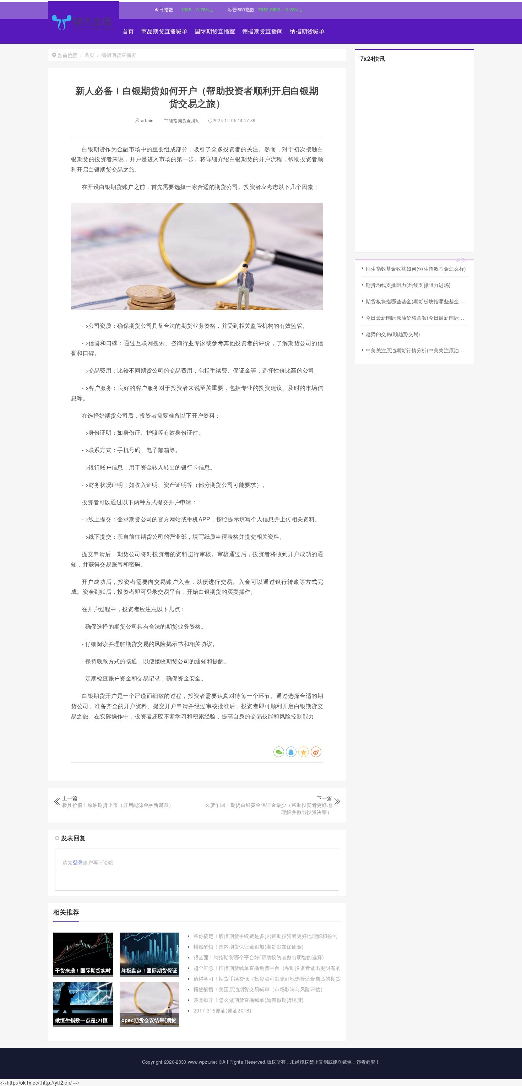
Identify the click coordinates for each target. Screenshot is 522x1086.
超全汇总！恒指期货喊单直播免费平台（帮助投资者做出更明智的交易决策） (267, 971)
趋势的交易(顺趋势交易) (393, 333)
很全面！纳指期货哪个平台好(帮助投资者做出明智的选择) (259, 957)
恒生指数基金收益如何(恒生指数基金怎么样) (416, 268)
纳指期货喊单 (307, 31)
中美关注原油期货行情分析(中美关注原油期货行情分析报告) (417, 350)
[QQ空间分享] (303, 751)
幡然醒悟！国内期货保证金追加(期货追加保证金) (249, 946)
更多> (462, 259)
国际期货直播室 (215, 31)
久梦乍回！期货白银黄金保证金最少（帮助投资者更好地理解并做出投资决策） (268, 808)
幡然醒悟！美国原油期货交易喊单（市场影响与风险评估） (260, 989)
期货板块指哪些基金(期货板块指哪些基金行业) (417, 301)
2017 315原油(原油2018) (222, 1010)
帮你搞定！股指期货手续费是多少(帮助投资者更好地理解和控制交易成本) (266, 939)
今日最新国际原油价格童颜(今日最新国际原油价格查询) (417, 317)
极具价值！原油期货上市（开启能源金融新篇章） (118, 804)
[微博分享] (316, 751)
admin (146, 120)
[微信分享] (278, 751)
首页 (128, 31)
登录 (78, 862)
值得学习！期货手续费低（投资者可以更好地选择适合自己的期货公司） (267, 982)
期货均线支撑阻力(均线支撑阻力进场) (408, 284)
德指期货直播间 (262, 31)
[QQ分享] (291, 751)
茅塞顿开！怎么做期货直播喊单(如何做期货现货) (249, 999)
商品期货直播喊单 (164, 31)
